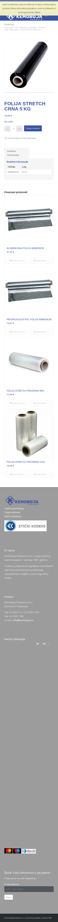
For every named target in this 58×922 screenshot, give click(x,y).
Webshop (9, 24)
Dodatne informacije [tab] (13, 153)
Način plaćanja (12, 516)
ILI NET (49, 918)
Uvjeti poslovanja (14, 508)
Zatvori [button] (37, 12)
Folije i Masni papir (29, 138)
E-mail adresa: (11, 884)
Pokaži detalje (40, 260)
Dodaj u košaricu (33, 128)
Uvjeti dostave (12, 512)
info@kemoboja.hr (23, 620)
